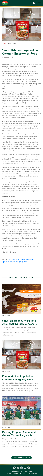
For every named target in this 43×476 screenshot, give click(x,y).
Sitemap (28, 471)
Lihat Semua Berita (21, 457)
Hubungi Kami (16, 471)
